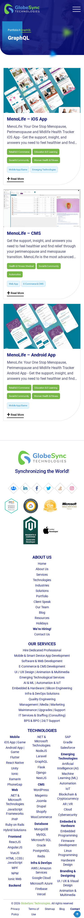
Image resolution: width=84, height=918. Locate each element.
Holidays (42, 623)
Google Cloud (41, 878)
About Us (42, 569)
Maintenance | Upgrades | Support (42, 710)
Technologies (42, 580)
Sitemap (50, 909)
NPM (14, 873)
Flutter (14, 757)
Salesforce (67, 747)
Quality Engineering (42, 699)
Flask (41, 767)
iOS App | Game (15, 742)
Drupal (41, 806)
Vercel (41, 894)
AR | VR (68, 804)
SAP (68, 737)
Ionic (14, 773)
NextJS (41, 778)
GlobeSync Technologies (35, 903)
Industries (42, 585)
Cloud (68, 809)
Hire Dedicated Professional (42, 650)
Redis (41, 856)
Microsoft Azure (41, 883)
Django (41, 772)
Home (42, 563)
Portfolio (13, 30)
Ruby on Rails (14, 824)
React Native (15, 762)
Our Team (42, 607)
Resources (42, 618)
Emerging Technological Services (42, 677)
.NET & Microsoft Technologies (15, 800)
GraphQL (41, 761)
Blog (42, 612)
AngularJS (15, 847)
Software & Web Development (42, 661)
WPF (15, 868)
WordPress (41, 790)
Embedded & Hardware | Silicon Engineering (42, 688)
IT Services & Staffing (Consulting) (42, 715)
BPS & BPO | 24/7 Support (42, 721)
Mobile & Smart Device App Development (42, 655)
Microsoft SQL (41, 840)
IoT (68, 789)
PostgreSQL (41, 850)
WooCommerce (41, 817)
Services (42, 574)
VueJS (14, 853)
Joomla (41, 801)
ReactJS (15, 842)
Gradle (67, 742)
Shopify (41, 811)
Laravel (41, 756)
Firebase (41, 889)
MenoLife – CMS (24, 233)
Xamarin (15, 779)
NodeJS (41, 751)
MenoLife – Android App (31, 355)
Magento (41, 795)
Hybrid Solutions (14, 830)
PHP (15, 819)
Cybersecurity (67, 815)
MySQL (41, 834)
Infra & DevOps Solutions (42, 693)
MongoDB (41, 829)
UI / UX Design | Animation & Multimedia (42, 672)
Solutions (42, 591)
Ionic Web (15, 879)
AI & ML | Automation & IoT (42, 683)
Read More (15, 179)
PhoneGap (14, 784)
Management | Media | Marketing (42, 704)
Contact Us (42, 634)
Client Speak (42, 602)
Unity (14, 768)
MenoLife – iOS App (27, 119)
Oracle (41, 845)
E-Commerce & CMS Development (42, 666)
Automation (68, 783)
